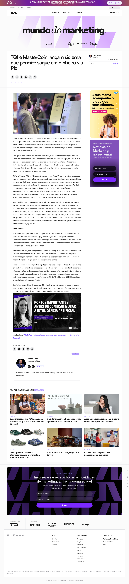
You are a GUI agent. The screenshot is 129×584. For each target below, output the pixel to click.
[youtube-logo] (17, 535)
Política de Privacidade (110, 539)
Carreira (80, 556)
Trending (80, 539)
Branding (80, 545)
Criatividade (81, 559)
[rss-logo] (20, 535)
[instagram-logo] (8, 535)
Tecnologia (81, 561)
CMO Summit (56, 542)
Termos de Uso (108, 542)
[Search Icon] (114, 8)
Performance (81, 547)
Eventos (12, 7)
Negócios (80, 542)
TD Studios (20, 7)
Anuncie (54, 545)
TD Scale (28, 7)
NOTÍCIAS (55, 13)
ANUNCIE (79, 13)
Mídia (79, 550)
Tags (104, 545)
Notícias (54, 539)
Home (46, 13)
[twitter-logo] (11, 535)
